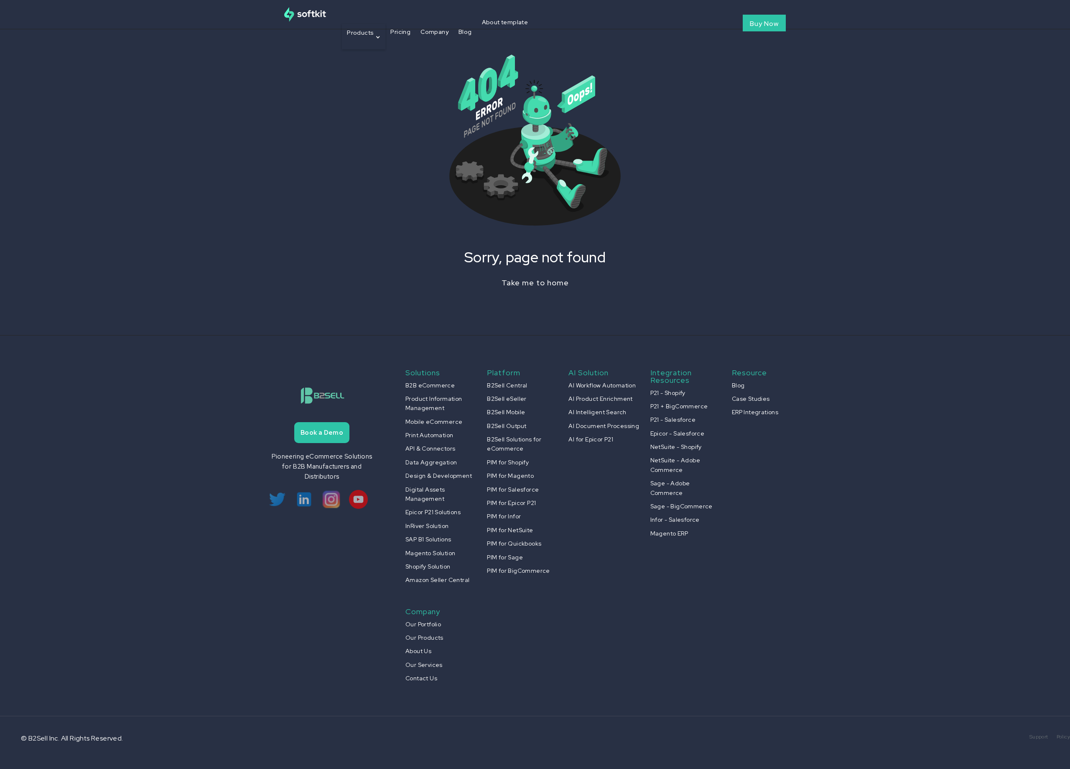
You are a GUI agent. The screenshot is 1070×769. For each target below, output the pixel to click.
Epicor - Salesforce (677, 433)
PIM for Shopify (508, 462)
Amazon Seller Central (437, 580)
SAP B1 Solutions (428, 539)
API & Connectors (430, 448)
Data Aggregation (431, 462)
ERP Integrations (755, 412)
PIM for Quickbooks (514, 543)
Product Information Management (433, 403)
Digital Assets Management (425, 494)
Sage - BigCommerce (681, 506)
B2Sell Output (506, 426)
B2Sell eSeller (507, 398)
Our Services (424, 665)
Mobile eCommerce (433, 422)
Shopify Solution (427, 566)
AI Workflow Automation (602, 385)
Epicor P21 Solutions (433, 512)
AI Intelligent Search (597, 412)
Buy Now (764, 23)
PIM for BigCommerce (518, 570)
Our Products (424, 637)
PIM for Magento (510, 475)
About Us (418, 651)
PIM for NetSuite (510, 530)
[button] (363, 36)
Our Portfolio (423, 624)
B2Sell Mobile (506, 412)
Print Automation (429, 435)
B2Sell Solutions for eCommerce (514, 444)
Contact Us (421, 678)
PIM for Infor (504, 516)
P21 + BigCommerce (679, 406)
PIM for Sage (505, 557)
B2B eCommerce (430, 385)
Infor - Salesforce (675, 519)
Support (1038, 736)
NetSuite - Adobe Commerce (675, 464)
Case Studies (751, 398)
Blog (465, 32)
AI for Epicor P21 (590, 439)
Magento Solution (430, 553)
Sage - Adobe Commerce (670, 487)
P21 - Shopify (667, 393)
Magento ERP (669, 533)
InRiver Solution (426, 526)
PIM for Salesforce (513, 489)
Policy (1063, 736)
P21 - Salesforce (673, 419)
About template (505, 22)
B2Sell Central (507, 385)
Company (434, 32)
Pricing (400, 32)
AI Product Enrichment (600, 398)
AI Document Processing (603, 426)
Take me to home (535, 282)
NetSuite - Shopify (676, 447)
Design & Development (438, 475)
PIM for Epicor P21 (511, 503)
